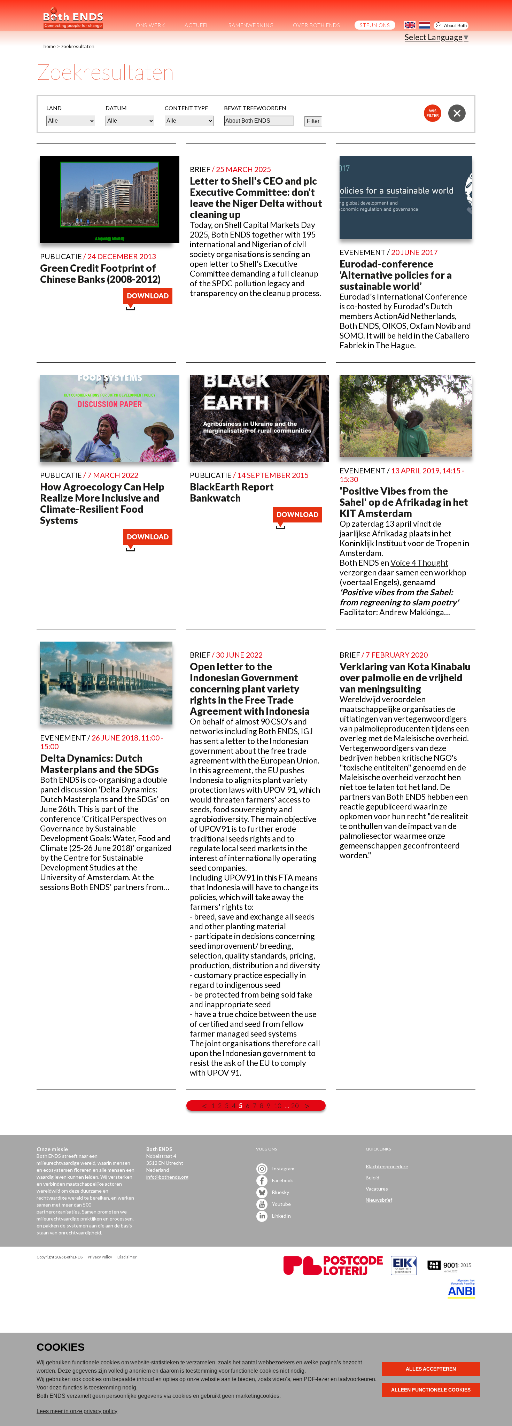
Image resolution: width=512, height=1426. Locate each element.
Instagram (282, 1168)
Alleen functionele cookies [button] (431, 1390)
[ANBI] (461, 1297)
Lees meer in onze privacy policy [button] (77, 1411)
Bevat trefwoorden (255, 107)
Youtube (281, 1204)
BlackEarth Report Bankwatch (232, 492)
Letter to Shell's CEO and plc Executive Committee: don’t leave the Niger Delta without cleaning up (256, 197)
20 (295, 1105)
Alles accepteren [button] (431, 1369)
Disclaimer (127, 1257)
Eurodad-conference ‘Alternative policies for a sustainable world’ (396, 275)
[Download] (147, 307)
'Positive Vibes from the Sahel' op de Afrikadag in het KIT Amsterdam (404, 502)
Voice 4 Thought (419, 562)
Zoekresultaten (77, 46)
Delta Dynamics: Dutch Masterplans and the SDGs (99, 763)
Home (50, 46)
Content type (186, 107)
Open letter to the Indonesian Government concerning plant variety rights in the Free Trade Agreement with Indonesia (250, 688)
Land (54, 107)
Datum (116, 107)
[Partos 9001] (450, 1273)
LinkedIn (281, 1216)
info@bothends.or (166, 1177)
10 (277, 1105)
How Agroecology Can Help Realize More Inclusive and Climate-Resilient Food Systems (102, 503)
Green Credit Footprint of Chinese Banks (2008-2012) (100, 273)
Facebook (282, 1180)
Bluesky (280, 1192)
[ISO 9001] (404, 1273)
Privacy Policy (100, 1257)
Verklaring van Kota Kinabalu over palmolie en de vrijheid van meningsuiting (405, 677)
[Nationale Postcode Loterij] (333, 1273)
